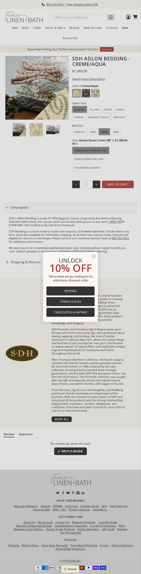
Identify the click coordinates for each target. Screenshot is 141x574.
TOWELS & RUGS (70, 302)
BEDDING (70, 291)
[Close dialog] (93, 256)
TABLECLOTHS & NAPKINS (70, 312)
